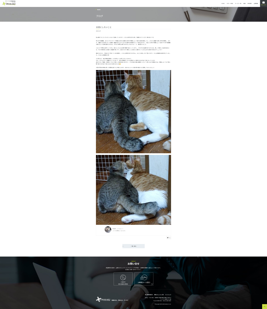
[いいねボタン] (168, 238)
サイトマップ (168, 294)
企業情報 (256, 3)
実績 (244, 3)
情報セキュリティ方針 (159, 294)
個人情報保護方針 (149, 294)
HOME (223, 3)
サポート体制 (230, 3)
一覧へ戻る (133, 246)
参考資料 (250, 3)
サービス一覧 (238, 3)
